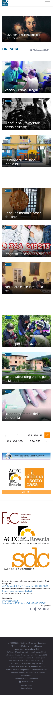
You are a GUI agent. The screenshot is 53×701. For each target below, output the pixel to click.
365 (20, 441)
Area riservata (28, 682)
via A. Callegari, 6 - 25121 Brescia (16, 586)
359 (29, 435)
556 (32, 441)
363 (8, 441)
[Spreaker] (35, 610)
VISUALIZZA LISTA (41, 50)
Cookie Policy (26, 685)
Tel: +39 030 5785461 (36, 603)
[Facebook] (30, 610)
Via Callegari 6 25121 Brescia (14, 603)
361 (41, 435)
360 (35, 435)
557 (38, 441)
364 (14, 441)
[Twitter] (40, 610)
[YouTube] (44, 610)
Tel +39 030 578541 (39, 586)
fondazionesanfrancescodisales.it (17, 591)
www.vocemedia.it (10, 601)
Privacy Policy (26, 688)
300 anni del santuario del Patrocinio (23, 36)
